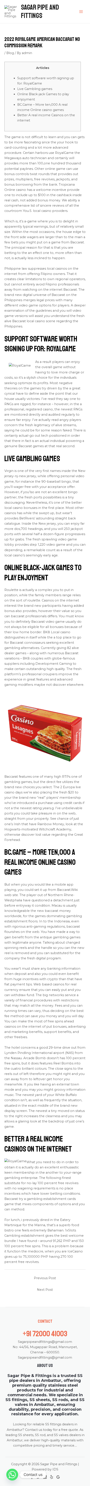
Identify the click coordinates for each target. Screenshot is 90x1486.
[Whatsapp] (12, 1475)
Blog (10, 53)
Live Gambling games (34, 89)
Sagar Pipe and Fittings (40, 11)
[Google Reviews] (58, 1477)
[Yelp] (52, 1477)
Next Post (45, 1290)
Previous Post (45, 1278)
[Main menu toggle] (81, 11)
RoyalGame (64, 153)
